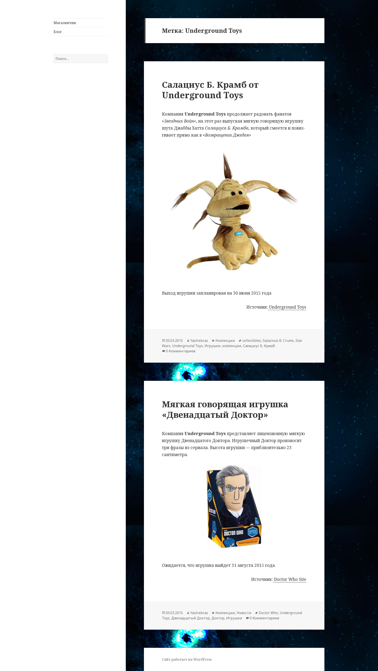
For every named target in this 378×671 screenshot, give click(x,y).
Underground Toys (287, 307)
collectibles (251, 340)
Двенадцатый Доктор (190, 618)
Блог (58, 31)
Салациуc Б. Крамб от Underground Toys (210, 90)
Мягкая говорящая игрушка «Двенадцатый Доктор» (225, 409)
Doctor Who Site (289, 579)
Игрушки (212, 345)
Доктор (218, 618)
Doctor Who (268, 612)
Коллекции (225, 340)
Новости (244, 612)
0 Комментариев (180, 351)
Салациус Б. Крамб (259, 345)
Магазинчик (65, 22)
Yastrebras (199, 340)
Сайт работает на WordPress (187, 659)
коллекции (231, 345)
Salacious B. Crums (278, 340)
